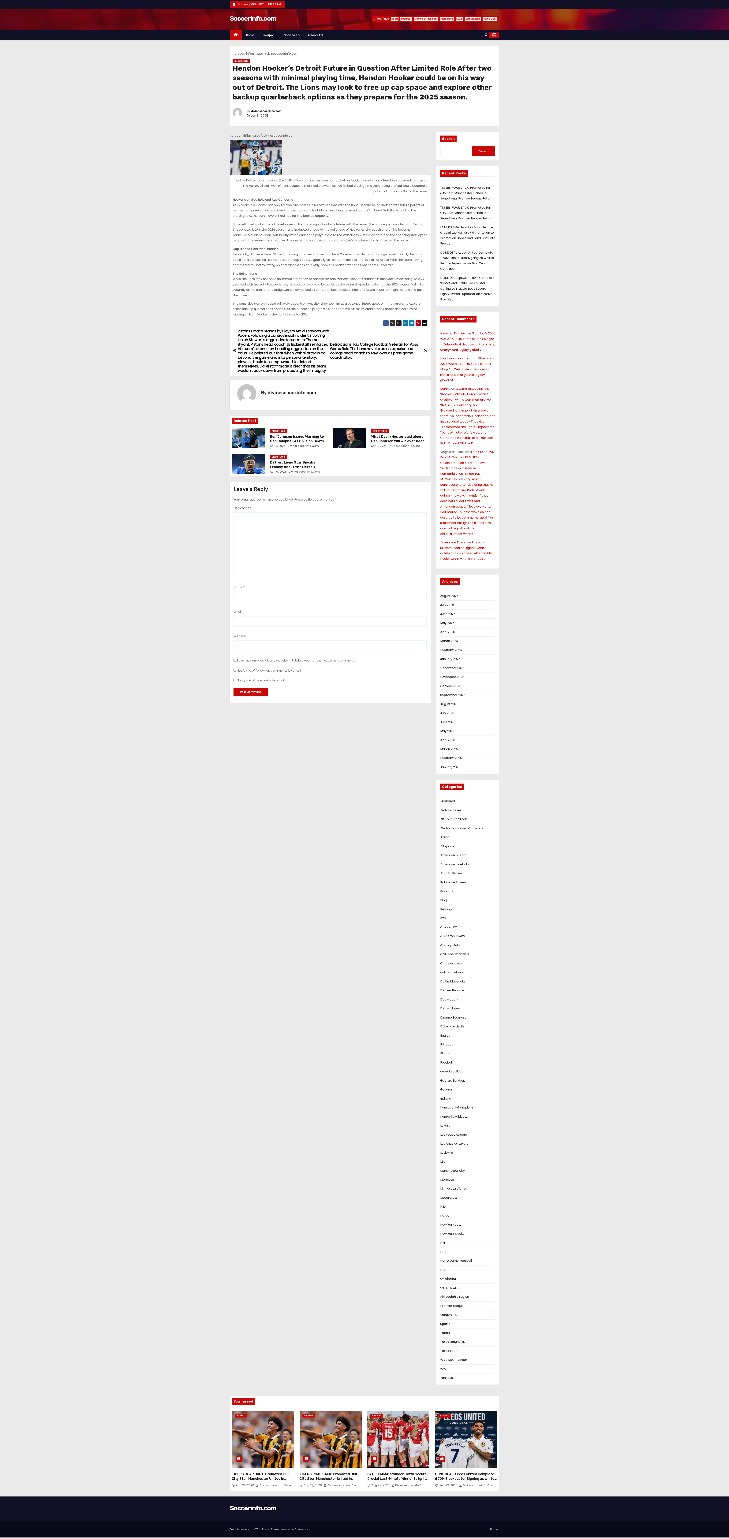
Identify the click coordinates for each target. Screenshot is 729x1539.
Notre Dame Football (456, 1260)
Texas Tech (448, 1351)
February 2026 (451, 650)
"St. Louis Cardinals (453, 819)
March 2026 (449, 641)
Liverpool (269, 35)
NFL (442, 1242)
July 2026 (447, 605)
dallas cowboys (451, 972)
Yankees (446, 1378)
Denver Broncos (452, 990)
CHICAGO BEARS (452, 936)
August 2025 (449, 704)
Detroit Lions (241, 61)
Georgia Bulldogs (452, 1080)
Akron (444, 837)
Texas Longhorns (452, 1342)
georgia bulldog (451, 1071)
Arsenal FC (315, 35)
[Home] (236, 35)
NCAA (444, 1215)
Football (446, 1062)
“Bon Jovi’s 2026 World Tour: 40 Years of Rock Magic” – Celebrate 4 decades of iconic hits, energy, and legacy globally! (467, 369)
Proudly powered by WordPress (250, 1529)
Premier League (452, 1306)
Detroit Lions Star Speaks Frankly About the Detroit (292, 464)
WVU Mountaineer (453, 1360)
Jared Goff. (489, 18)
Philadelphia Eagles (454, 1297)
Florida (445, 1053)
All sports (447, 846)
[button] (486, 35)
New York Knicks (452, 1234)
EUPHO (445, 388)
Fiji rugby (446, 1044)
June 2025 (447, 722)
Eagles (445, 1035)
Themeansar (303, 1529)
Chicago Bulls (450, 945)
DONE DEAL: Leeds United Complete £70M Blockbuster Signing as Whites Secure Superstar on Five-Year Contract (465, 1481)
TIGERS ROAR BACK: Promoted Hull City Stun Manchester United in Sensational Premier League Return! (466, 193)
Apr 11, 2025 (277, 446)
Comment (242, 508)
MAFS (459, 18)
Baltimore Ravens (453, 882)
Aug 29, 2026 (245, 1485)
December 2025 (452, 668)
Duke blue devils (452, 1026)
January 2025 (450, 767)
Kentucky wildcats (453, 1116)
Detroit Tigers (450, 1008)
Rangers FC (448, 1315)
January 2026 (450, 659)
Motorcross (449, 1197)
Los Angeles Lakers (454, 1143)
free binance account (456, 358)
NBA (443, 1206)
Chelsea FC (292, 35)
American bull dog (453, 855)
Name (239, 587)
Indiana (445, 1098)
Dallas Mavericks (452, 981)
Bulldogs (446, 909)
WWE (444, 1369)
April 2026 (447, 632)
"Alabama (447, 801)
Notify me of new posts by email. (261, 680)
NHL (443, 1252)
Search (448, 139)
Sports (445, 1324)
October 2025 (450, 686)
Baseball (446, 891)
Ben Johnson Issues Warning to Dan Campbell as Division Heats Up (297, 441)
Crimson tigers (451, 963)
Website (240, 636)
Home (250, 35)
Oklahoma (448, 1278)
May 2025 (447, 731)
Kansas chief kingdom (456, 1107)
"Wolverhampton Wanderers (461, 828)
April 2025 (447, 740)
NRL (443, 1270)
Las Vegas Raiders (453, 1134)
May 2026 (447, 623)
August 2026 (449, 596)
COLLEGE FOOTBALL (454, 954)
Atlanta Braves (451, 873)
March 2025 (449, 749)
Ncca (394, 18)
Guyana (446, 1089)
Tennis (445, 1333)
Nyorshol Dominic (453, 333)
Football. (406, 18)
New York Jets (450, 1224)
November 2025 (452, 677)
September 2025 (452, 695)
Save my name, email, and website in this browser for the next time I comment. (295, 660)
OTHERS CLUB (450, 1288)
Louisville (446, 1152)
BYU (443, 918)
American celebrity (454, 864)
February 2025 (451, 758)
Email (239, 611)
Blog (443, 900)
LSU (442, 1161)
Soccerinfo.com (253, 18)
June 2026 (447, 614)
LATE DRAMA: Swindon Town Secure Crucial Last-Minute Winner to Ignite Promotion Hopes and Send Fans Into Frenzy (398, 1481)
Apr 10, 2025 (278, 472)
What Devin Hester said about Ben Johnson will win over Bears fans (398, 441)
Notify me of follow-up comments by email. (269, 670)
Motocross (447, 18)
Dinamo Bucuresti (453, 1017)
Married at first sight (425, 18)
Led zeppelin (473, 18)
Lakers (445, 1125)
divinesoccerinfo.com (266, 111)
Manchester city (452, 1170)
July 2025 (447, 713)
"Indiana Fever (450, 810)
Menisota (447, 1179)
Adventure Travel (453, 542)
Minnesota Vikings (453, 1188)
